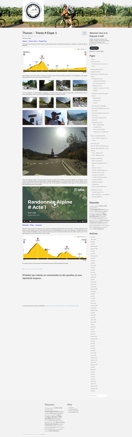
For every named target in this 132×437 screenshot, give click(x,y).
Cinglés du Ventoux (94, 207)
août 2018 (93, 312)
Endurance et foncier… (97, 167)
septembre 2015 (94, 364)
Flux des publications (73, 409)
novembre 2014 (94, 386)
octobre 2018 (93, 308)
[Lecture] (24, 221)
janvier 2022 (93, 265)
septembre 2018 (94, 310)
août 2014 (93, 390)
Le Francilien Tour (97, 127)
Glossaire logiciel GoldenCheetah (99, 186)
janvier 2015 (93, 383)
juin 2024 (93, 251)
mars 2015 (93, 379)
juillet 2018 (93, 315)
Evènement (105, 211)
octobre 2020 (93, 274)
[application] (54, 204)
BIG (90, 206)
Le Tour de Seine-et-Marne (99, 129)
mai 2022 (93, 263)
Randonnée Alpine (96, 222)
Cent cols (103, 206)
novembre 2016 (94, 338)
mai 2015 (93, 374)
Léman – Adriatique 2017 (97, 153)
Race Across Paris (96, 220)
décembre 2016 (94, 336)
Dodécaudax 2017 (97, 98)
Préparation (92, 218)
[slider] (53, 221)
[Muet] (83, 221)
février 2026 (93, 239)
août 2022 (93, 260)
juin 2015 (93, 371)
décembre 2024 (94, 246)
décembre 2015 (94, 357)
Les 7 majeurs (102, 213)
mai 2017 (93, 329)
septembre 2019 (94, 289)
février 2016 (93, 353)
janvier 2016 (93, 355)
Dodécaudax (97, 211)
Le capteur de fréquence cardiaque (99, 177)
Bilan (98, 206)
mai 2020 (93, 279)
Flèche (91, 213)
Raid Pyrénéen (105, 220)
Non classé (36, 36)
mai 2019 (93, 296)
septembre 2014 (94, 388)
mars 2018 (93, 317)
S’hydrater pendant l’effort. (98, 192)
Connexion (71, 407)
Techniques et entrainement (96, 158)
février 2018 (93, 319)
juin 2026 (93, 237)
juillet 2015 (93, 369)
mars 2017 (93, 334)
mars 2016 (93, 350)
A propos (93, 59)
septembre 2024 (94, 248)
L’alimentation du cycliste (96, 189)
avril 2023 (93, 258)
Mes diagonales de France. (97, 78)
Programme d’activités (95, 71)
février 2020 (93, 282)
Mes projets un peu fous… (97, 122)
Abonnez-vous (94, 48)
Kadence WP (43, 434)
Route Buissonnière (104, 223)
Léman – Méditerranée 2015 (98, 155)
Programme (102, 217)
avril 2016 (93, 348)
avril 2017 (93, 331)
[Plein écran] (85, 221)
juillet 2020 (93, 277)
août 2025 (93, 241)
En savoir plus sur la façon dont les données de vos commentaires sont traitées (62, 305)
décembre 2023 (94, 256)
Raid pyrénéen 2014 (95, 143)
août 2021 (93, 267)
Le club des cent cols (95, 61)
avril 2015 (93, 376)
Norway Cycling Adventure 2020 (98, 135)
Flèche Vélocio (94, 213)
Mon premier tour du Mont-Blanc (99, 106)
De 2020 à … (96, 102)
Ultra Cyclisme (94, 227)
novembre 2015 (94, 360)
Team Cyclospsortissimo (105, 225)
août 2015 (93, 367)
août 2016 (93, 341)
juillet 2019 (93, 291)
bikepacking (93, 206)
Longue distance (96, 215)
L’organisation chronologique (99, 81)
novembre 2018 (94, 305)
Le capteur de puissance (97, 179)
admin (26, 36)
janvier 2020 (93, 284)
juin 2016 (93, 343)
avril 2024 (93, 253)
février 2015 (93, 381)
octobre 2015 (93, 362)
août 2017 (93, 324)
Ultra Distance (98, 229)
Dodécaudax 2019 (97, 100)
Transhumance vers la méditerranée (100, 131)
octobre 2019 (93, 286)
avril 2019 (93, 298)
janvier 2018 (93, 322)
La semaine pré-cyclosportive (98, 174)
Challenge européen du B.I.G (97, 69)
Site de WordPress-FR (73, 412)
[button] (55, 205)
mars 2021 (93, 272)
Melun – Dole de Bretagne (98, 124)
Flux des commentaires (74, 410)
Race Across (98, 218)
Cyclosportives (96, 209)
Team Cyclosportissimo (95, 225)
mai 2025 (93, 244)
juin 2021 (93, 270)
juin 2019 (93, 293)
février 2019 (93, 303)
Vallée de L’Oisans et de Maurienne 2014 (99, 146)
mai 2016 (93, 345)
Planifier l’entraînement (97, 160)
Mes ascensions (98, 215)
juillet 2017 (93, 327)
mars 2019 (93, 300)
